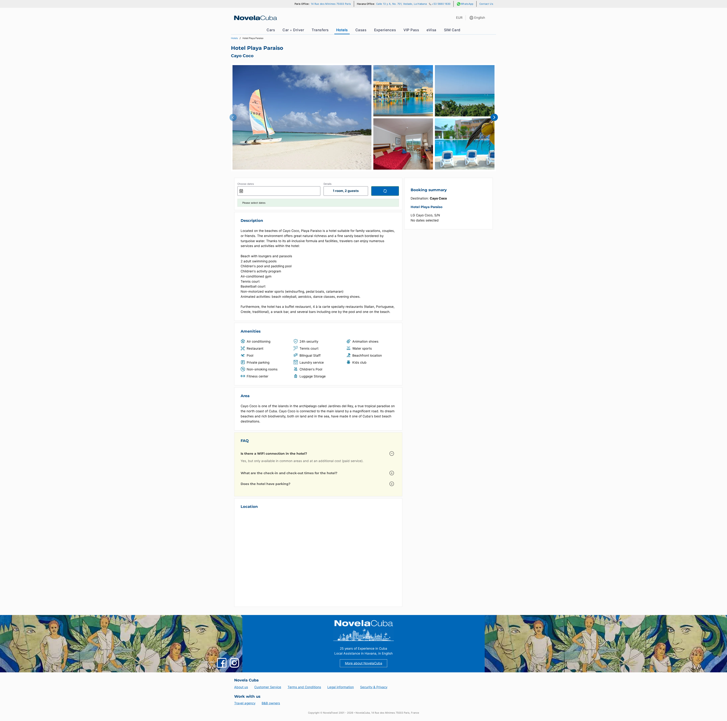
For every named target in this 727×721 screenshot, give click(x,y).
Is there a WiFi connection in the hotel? (274, 453)
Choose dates (245, 183)
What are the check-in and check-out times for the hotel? (289, 473)
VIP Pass (411, 30)
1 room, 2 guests (346, 191)
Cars (271, 30)
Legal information (340, 687)
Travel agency (244, 703)
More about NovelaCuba (363, 663)
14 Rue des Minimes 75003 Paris (331, 3)
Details (328, 183)
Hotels (342, 30)
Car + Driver (293, 30)
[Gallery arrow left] (233, 117)
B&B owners (271, 703)
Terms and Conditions (304, 687)
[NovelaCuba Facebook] (221, 662)
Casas (361, 30)
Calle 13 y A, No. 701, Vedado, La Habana (401, 3)
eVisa (431, 30)
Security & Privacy (373, 687)
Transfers (320, 30)
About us (241, 687)
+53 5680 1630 (441, 3)
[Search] (385, 191)
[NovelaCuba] (255, 18)
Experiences (385, 30)
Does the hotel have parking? (265, 484)
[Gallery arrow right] (494, 117)
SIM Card (452, 30)
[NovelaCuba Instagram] (234, 662)
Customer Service (267, 687)
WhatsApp (467, 3)
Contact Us (486, 3)
